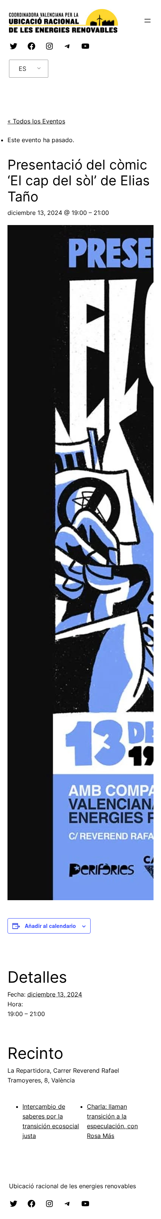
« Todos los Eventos (36, 121)
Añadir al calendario (50, 925)
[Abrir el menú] (147, 20)
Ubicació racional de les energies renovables (72, 1186)
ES (22, 68)
